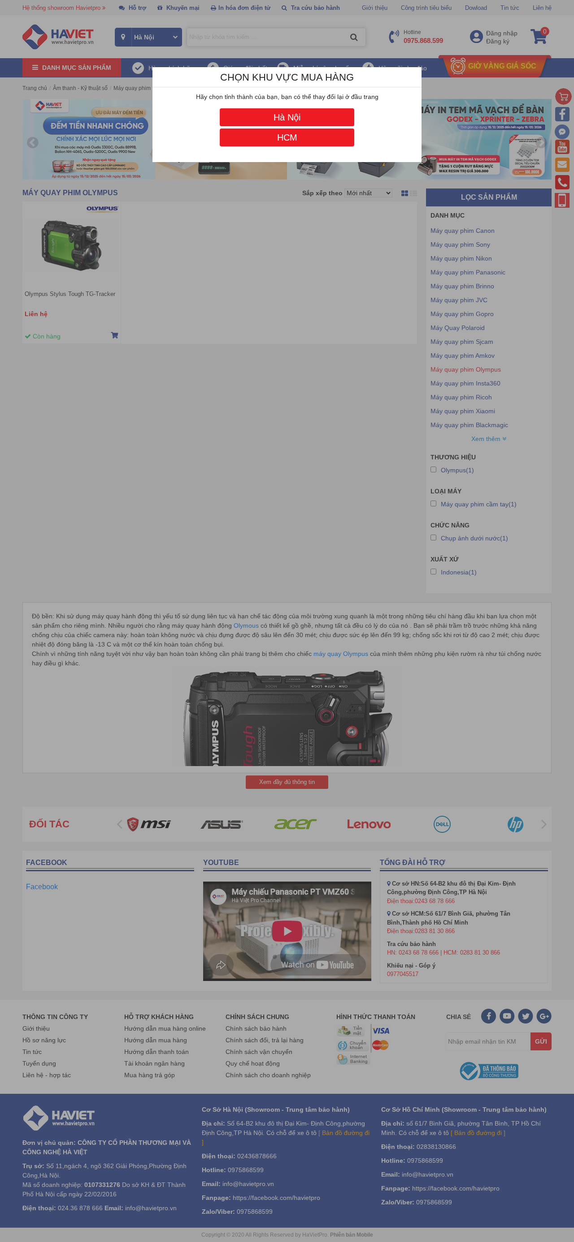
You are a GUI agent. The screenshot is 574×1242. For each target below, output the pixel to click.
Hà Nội (287, 117)
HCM (287, 137)
